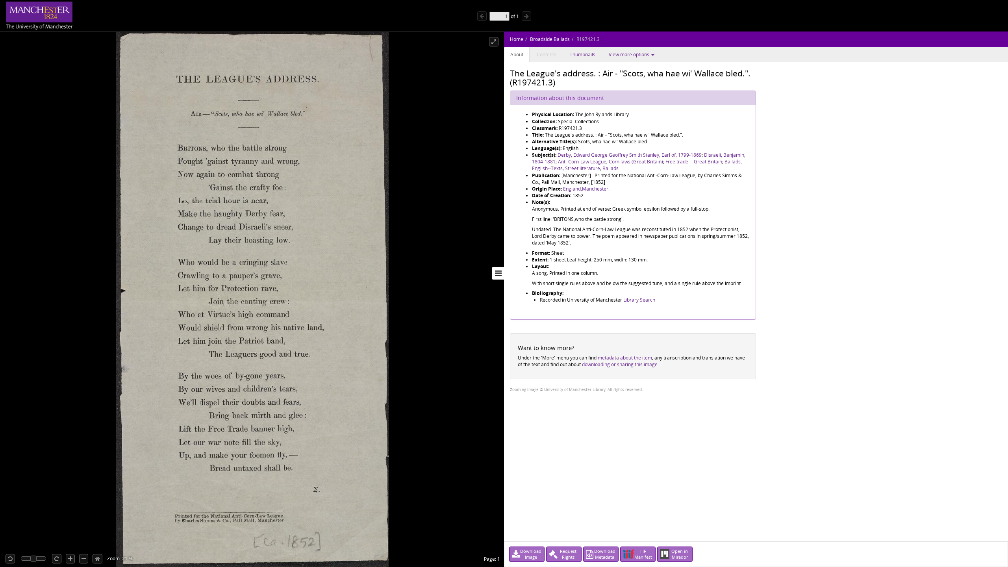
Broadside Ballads (550, 39)
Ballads (610, 168)
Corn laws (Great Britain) (636, 161)
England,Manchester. (586, 188)
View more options (629, 54)
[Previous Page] (482, 16)
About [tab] (516, 54)
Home (516, 39)
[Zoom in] (70, 558)
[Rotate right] (56, 558)
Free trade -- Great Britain (693, 161)
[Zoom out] (83, 558)
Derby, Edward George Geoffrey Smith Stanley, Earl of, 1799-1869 (630, 155)
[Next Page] (526, 16)
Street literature (582, 168)
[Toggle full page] (493, 41)
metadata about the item (625, 357)
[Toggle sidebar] (498, 273)
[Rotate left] (10, 558)
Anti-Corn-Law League (582, 161)
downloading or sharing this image (620, 364)
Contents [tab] (546, 54)
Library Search (639, 299)
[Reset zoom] (97, 558)
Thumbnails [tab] (582, 54)
